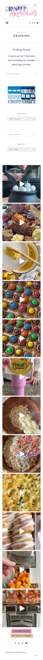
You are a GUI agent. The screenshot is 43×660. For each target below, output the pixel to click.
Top (36, 655)
